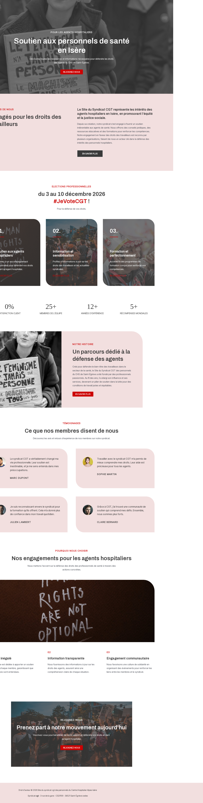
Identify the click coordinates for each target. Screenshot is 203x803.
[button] (90, 153)
